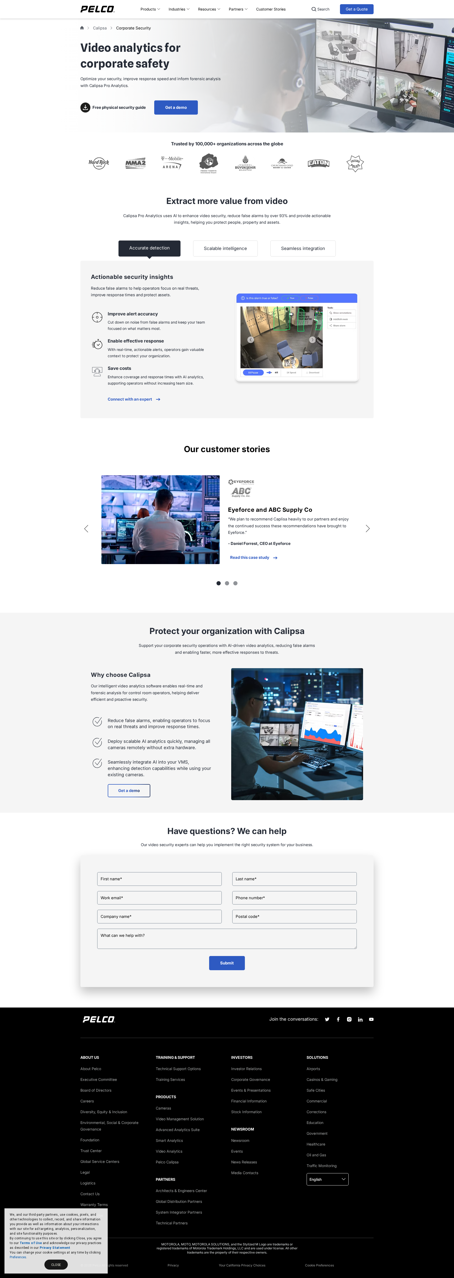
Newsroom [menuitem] (240, 1140)
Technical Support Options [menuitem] (178, 1068)
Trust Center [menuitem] (91, 1150)
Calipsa (100, 27)
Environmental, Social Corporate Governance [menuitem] (109, 1125)
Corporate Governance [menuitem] (250, 1079)
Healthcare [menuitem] (316, 1144)
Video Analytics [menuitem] (169, 1151)
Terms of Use (31, 1243)
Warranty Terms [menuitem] (94, 1204)
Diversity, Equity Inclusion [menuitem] (103, 1112)
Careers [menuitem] (87, 1101)
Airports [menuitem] (313, 1068)
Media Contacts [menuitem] (244, 1172)
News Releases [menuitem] (244, 1162)
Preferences (18, 1257)
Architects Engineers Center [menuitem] (181, 1190)
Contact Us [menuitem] (90, 1194)
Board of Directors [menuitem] (95, 1090)
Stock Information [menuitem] (246, 1112)
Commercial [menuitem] (317, 1101)
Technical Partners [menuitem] (172, 1223)
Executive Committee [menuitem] (98, 1079)
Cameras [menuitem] (163, 1108)
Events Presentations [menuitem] (251, 1090)
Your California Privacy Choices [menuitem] (242, 1265)
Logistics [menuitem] (87, 1183)
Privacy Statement (55, 1248)
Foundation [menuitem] (89, 1140)
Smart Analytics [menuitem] (169, 1140)
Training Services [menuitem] (170, 1079)
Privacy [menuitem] (173, 1265)
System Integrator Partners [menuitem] (179, 1212)
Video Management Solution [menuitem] (180, 1119)
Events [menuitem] (237, 1151)
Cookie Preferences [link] (319, 1265)
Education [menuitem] (315, 1122)
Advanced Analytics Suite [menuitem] (178, 1129)
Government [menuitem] (317, 1133)
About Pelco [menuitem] (90, 1068)
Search (323, 9)
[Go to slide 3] (235, 583)
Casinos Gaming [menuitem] (322, 1079)
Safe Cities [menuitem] (316, 1090)
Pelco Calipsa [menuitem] (167, 1162)
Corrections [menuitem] (316, 1112)
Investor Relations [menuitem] (246, 1068)
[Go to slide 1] (218, 583)
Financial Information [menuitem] (249, 1101)
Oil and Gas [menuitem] (316, 1155)
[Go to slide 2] (227, 583)
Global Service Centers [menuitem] (99, 1161)
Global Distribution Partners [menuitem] (179, 1201)
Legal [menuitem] (85, 1172)
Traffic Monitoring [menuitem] (322, 1165)
